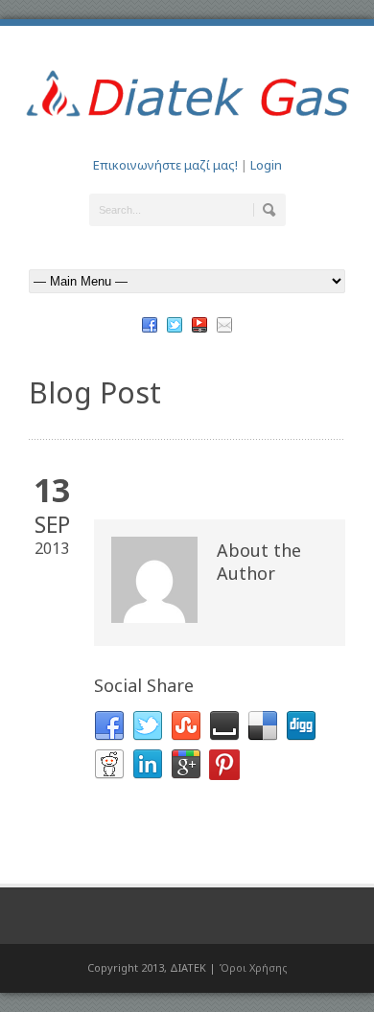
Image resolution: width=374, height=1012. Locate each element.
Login (266, 164)
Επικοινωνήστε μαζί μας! (165, 164)
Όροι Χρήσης (253, 967)
